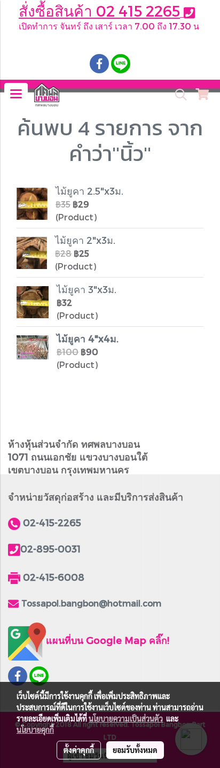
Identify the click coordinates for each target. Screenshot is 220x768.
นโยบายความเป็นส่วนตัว (126, 718)
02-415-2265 (52, 522)
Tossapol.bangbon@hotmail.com (91, 603)
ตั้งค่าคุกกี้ (79, 750)
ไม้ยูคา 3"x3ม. (86, 289)
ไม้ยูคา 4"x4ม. (88, 338)
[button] (177, 95)
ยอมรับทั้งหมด (135, 750)
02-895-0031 (50, 548)
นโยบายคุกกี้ (35, 729)
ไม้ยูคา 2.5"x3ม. (89, 190)
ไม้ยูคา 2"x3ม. (85, 239)
